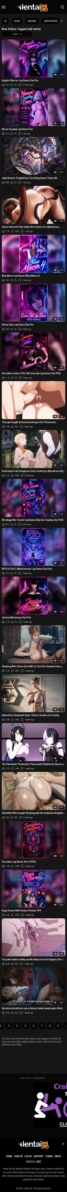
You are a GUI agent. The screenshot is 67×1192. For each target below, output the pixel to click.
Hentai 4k (28, 1188)
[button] (61, 21)
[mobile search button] (62, 7)
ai (5, 20)
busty (17, 20)
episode (32, 20)
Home (9, 1156)
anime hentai (50, 20)
